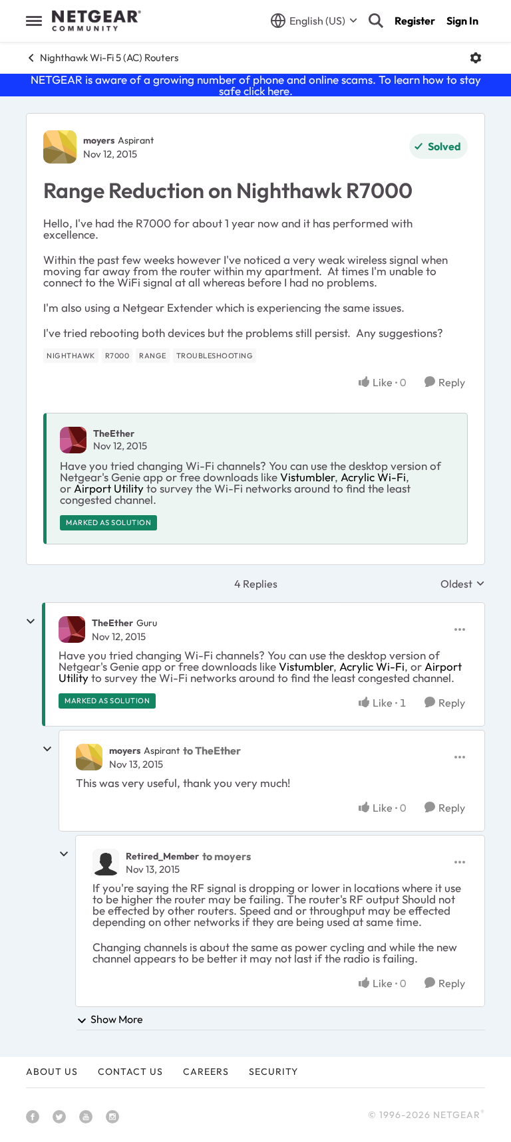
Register (415, 20)
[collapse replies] (31, 621)
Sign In (462, 20)
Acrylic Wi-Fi (373, 477)
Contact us (130, 1072)
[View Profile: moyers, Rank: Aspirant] (60, 147)
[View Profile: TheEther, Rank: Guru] (72, 629)
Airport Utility (109, 488)
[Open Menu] (475, 58)
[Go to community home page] (96, 20)
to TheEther (212, 750)
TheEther (113, 433)
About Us (52, 1072)
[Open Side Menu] (34, 21)
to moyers (226, 856)
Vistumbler (307, 477)
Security (273, 1072)
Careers (206, 1072)
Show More (116, 1019)
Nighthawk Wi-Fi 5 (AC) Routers (109, 57)
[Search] (376, 21)
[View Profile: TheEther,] (73, 440)
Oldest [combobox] (462, 583)
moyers (98, 140)
